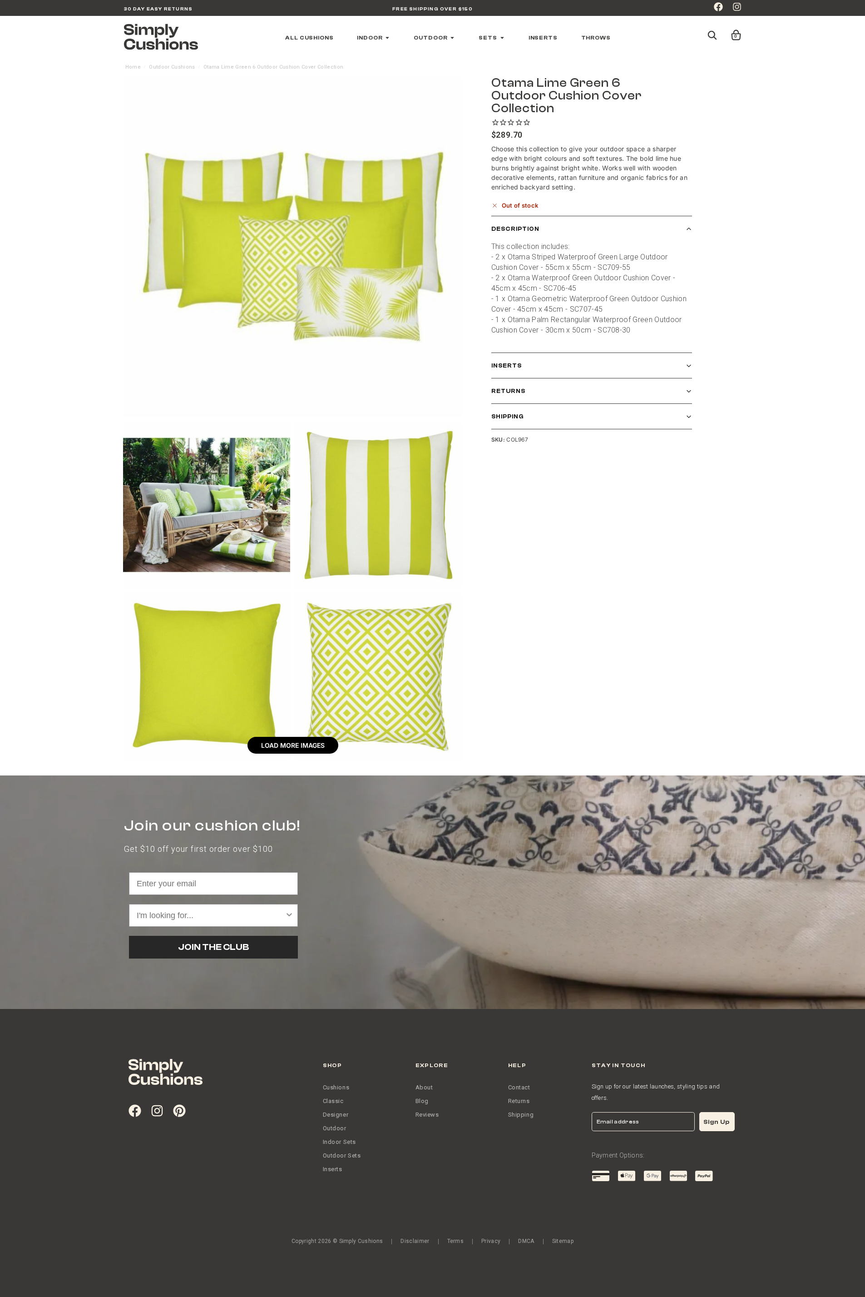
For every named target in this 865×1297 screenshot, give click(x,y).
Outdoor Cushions (172, 67)
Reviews (427, 1114)
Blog (422, 1101)
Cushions (336, 1087)
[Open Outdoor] (452, 38)
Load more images (293, 745)
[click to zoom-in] (293, 247)
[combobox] (211, 915)
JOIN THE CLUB (213, 947)
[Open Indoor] (387, 38)
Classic (333, 1101)
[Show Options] (289, 915)
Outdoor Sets (342, 1155)
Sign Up (716, 1121)
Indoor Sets (339, 1141)
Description (515, 229)
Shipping (507, 416)
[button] (734, 30)
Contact (519, 1087)
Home (133, 67)
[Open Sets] (502, 38)
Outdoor (334, 1128)
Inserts (506, 366)
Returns (508, 391)
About (424, 1087)
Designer (336, 1114)
